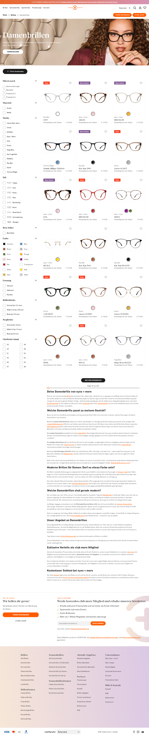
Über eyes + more (111, 658)
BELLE (82, 362)
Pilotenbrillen (68, 454)
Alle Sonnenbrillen (55, 658)
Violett (27, 259)
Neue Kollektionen (83, 671)
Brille (69, 396)
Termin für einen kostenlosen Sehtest (76, 577)
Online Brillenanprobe (68, 536)
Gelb (27, 270)
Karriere (108, 676)
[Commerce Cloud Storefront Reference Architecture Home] (75, 9)
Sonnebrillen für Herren (57, 676)
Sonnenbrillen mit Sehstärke (59, 663)
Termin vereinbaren (122, 15)
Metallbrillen (107, 495)
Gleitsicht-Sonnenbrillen (57, 667)
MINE (45, 362)
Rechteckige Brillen (27, 710)
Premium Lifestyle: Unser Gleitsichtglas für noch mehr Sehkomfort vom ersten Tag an (89, 2)
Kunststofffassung (78, 516)
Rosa (10, 259)
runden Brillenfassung (55, 424)
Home (5, 15)
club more (130, 552)
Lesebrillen (25, 684)
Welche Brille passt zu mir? (120, 463)
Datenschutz (109, 698)
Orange (27, 254)
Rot (10, 265)
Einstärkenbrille (52, 403)
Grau (27, 249)
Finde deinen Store (111, 680)
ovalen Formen (69, 445)
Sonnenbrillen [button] (15, 8)
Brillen (13, 15)
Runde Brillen (25, 714)
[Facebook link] (134, 732)
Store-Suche (139, 15)
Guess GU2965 (85, 314)
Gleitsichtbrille (103, 403)
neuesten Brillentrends (80, 483)
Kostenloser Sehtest (84, 702)
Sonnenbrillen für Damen (58, 671)
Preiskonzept (81, 680)
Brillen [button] (5, 8)
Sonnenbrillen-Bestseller (86, 667)
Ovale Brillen (25, 702)
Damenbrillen (25, 663)
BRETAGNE (119, 119)
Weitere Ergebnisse (93, 380)
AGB (106, 693)
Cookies (115, 732)
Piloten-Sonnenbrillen (56, 689)
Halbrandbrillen (26, 697)
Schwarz (10, 244)
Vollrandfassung (53, 426)
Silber (27, 275)
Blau (27, 244)
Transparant (27, 265)
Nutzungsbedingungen (131, 637)
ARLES (82, 119)
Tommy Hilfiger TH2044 (53, 168)
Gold (10, 275)
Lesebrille (86, 403)
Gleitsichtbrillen (26, 671)
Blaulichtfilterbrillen (28, 676)
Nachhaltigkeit (110, 667)
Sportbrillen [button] (26, 8)
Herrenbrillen (25, 667)
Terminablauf (81, 684)
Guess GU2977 (120, 168)
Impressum (109, 702)
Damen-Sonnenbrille (124, 504)
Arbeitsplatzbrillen (27, 680)
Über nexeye (109, 663)
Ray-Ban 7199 (85, 168)
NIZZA (117, 217)
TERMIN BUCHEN (13, 52)
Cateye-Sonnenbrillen (56, 684)
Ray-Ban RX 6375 (121, 265)
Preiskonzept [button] (37, 8)
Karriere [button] (46, 8)
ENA (45, 217)
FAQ (78, 710)
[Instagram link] (138, 732)
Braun (10, 249)
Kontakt (108, 689)
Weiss (10, 270)
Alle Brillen (25, 658)
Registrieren (98, 623)
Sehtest (56, 575)
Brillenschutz (81, 706)
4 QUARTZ (48, 314)
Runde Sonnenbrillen (56, 693)
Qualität (79, 689)
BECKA (46, 265)
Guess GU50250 (121, 314)
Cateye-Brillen (126, 445)
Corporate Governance (113, 671)
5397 (45, 119)
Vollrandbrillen (26, 719)
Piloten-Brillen (26, 706)
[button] (140, 8)
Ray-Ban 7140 (85, 265)
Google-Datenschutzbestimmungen (104, 637)
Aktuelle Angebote (83, 658)
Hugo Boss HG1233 (122, 362)
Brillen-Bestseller (83, 663)
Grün (10, 254)
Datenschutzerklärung (80, 629)
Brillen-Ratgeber (83, 693)
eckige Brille (81, 433)
